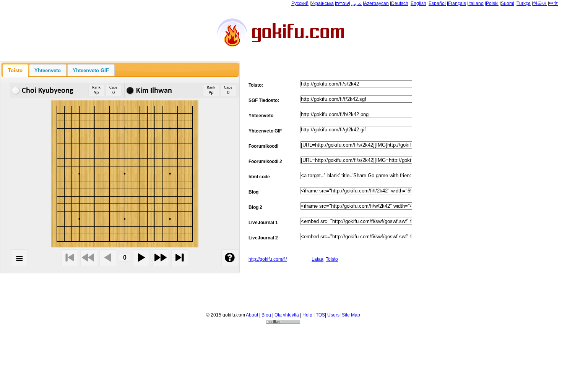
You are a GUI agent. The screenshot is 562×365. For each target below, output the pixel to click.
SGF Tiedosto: (264, 100)
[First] (69, 257)
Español (437, 3)
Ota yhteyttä (287, 315)
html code (259, 176)
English (418, 3)
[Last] (179, 257)
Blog (253, 192)
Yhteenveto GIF (265, 131)
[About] (229, 257)
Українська (322, 3)
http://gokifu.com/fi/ (268, 259)
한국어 (540, 3)
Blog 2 (255, 207)
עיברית (342, 3)
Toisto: (256, 85)
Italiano (476, 3)
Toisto (332, 259)
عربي (356, 3)
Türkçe (524, 3)
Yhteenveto (261, 115)
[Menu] (19, 257)
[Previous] (107, 257)
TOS (320, 315)
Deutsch (399, 3)
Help (307, 315)
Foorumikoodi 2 (265, 161)
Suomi (507, 3)
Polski (492, 3)
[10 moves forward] (160, 257)
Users (333, 315)
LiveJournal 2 (263, 238)
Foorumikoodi (263, 146)
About (252, 315)
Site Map (351, 315)
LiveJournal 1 (263, 222)
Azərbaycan (376, 3)
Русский (300, 3)
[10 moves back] (88, 257)
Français (457, 3)
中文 (553, 3)
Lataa (317, 259)
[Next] (141, 257)
